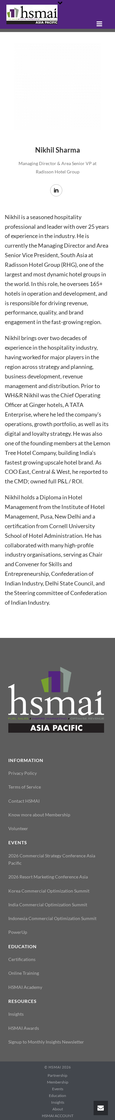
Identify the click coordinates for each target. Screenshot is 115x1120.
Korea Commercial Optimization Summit (48, 891)
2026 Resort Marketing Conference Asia (48, 876)
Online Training (23, 973)
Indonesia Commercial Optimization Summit (52, 918)
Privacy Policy (22, 773)
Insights (16, 1014)
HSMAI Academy (25, 987)
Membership (57, 1082)
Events (57, 1088)
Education (57, 1095)
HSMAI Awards (23, 1028)
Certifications (21, 959)
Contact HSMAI (24, 801)
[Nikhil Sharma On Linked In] (56, 190)
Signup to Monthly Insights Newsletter (46, 1042)
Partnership (57, 1075)
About (57, 1109)
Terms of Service (24, 787)
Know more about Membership (39, 814)
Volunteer (18, 828)
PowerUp (17, 932)
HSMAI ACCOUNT (57, 1115)
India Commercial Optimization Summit (47, 904)
